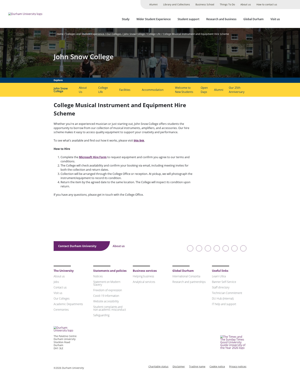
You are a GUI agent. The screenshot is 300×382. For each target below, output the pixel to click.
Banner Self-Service (224, 282)
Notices (98, 276)
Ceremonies (61, 310)
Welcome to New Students (184, 90)
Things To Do (227, 4)
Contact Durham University (77, 246)
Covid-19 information (106, 296)
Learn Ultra (219, 276)
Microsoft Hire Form (93, 157)
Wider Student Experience (153, 19)
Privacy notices (237, 366)
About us (245, 4)
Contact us (60, 287)
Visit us (275, 19)
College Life (154, 34)
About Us (83, 90)
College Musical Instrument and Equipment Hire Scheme (196, 34)
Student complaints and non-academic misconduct (109, 308)
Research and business (221, 19)
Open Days (204, 90)
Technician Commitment (227, 293)
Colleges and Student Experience (85, 34)
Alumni (153, 4)
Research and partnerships (189, 282)
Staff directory (220, 287)
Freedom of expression (107, 290)
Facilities (124, 90)
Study (126, 19)
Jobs (56, 282)
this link (139, 140)
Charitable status (158, 366)
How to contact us (266, 4)
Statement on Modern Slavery (106, 283)
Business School (204, 4)
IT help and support (224, 304)
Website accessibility (106, 301)
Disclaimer (179, 366)
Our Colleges (113, 34)
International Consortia (186, 276)
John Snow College (134, 34)
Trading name (197, 366)
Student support (188, 19)
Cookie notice (217, 366)
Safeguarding (101, 315)
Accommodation (153, 90)
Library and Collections (176, 4)
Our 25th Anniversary (236, 90)
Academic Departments (68, 304)
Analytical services (144, 282)
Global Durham (253, 19)
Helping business (143, 276)
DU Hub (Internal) (223, 298)
